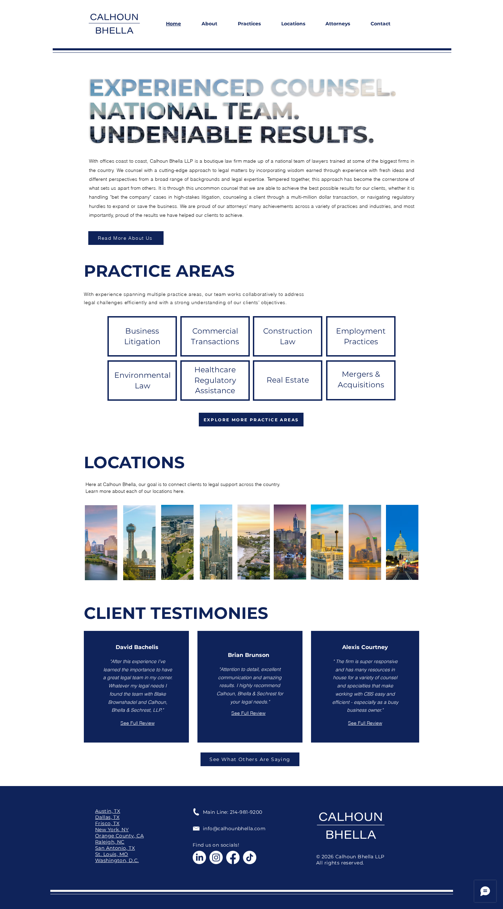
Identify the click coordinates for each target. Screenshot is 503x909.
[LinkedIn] (199, 857)
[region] (101, 542)
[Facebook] (233, 857)
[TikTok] (249, 857)
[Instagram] (216, 857)
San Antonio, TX (115, 848)
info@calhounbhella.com (234, 828)
